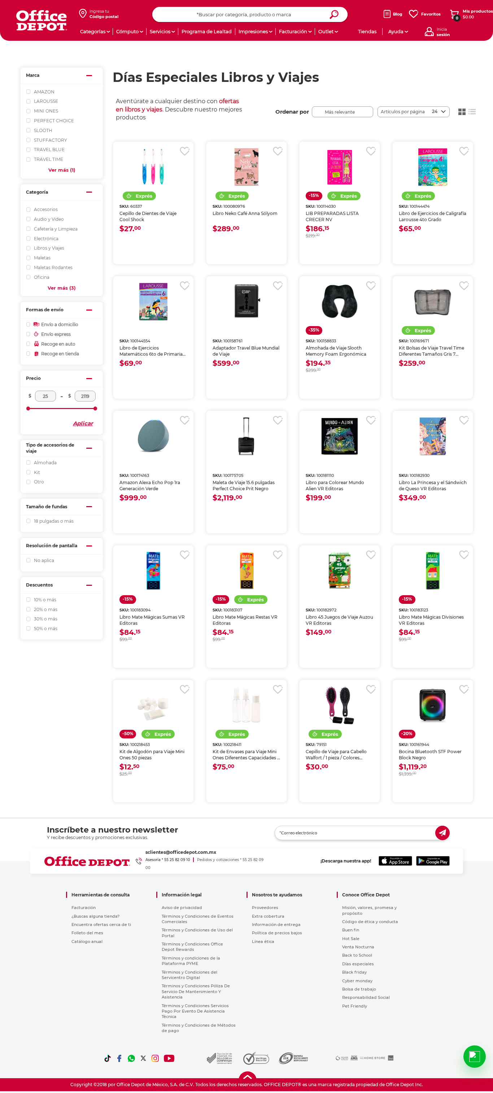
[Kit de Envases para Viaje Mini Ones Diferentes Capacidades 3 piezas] (246, 705)
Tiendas (367, 31)
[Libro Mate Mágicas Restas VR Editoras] (246, 570)
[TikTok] (107, 1058)
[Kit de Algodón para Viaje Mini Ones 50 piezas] (153, 705)
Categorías (92, 31)
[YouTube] (169, 1058)
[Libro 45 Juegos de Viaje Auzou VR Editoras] (339, 570)
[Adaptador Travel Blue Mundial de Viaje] (246, 301)
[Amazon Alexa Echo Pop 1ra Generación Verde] (153, 436)
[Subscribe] (442, 833)
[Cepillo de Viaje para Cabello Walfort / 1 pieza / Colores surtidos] (339, 705)
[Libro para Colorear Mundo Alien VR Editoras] (339, 436)
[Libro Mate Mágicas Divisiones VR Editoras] (432, 570)
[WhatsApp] (131, 1058)
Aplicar (83, 423)
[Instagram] (155, 1058)
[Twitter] (143, 1058)
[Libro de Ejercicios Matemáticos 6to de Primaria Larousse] (153, 301)
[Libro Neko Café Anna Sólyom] (246, 167)
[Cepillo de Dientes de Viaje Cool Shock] (153, 167)
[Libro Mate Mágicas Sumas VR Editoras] (153, 570)
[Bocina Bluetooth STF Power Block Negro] (432, 705)
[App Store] (395, 861)
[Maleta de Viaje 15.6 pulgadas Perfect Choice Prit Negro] (246, 436)
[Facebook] (119, 1058)
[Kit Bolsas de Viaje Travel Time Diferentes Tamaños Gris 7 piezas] (432, 301)
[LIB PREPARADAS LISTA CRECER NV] (339, 167)
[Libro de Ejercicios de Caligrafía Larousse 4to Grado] (432, 167)
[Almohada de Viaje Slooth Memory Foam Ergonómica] (339, 301)
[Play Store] (433, 861)
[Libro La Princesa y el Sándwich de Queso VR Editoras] (432, 436)
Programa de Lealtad (207, 31)
